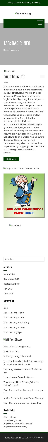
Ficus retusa (9, 417)
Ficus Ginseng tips (12, 332)
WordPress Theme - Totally (17, 437)
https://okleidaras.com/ (15, 426)
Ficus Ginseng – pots (13, 317)
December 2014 (11, 279)
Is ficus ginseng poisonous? (17, 356)
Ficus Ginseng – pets (13, 312)
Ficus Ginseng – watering (16, 322)
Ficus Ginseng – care (14, 327)
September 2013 (11, 284)
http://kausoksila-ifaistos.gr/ (17, 423)
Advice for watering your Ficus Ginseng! (23, 398)
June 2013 (8, 293)
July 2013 (7, 288)
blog (6, 82)
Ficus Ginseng (15, 339)
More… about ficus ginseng (16, 346)
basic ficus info (14, 76)
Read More (11, 159)
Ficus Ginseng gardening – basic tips (22, 403)
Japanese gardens (13, 420)
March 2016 (9, 274)
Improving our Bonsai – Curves (18, 377)
